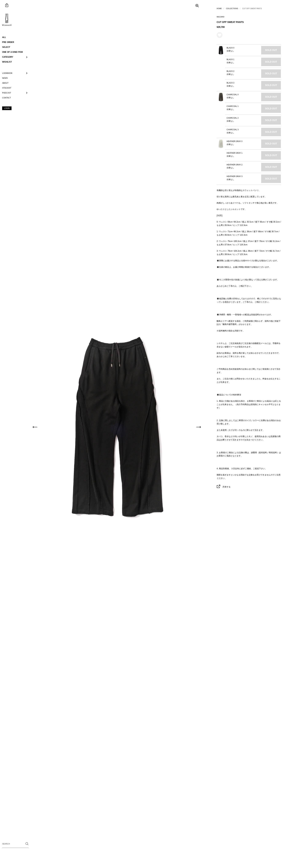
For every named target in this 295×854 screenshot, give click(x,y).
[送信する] (27, 843)
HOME (219, 8)
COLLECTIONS (232, 8)
